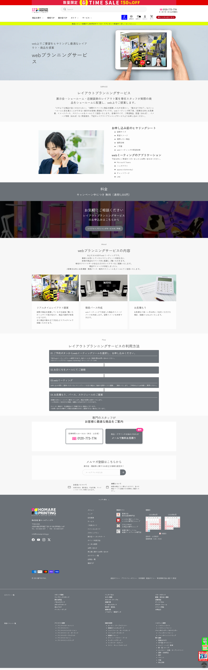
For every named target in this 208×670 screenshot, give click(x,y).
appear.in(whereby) (125, 169)
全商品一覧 (92, 559)
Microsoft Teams (124, 162)
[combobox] (103, 9)
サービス (86, 17)
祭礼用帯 (161, 662)
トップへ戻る (102, 500)
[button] (151, 17)
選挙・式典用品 (163, 652)
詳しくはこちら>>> (128, 23)
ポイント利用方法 (94, 540)
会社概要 (91, 518)
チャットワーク (123, 173)
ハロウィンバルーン (165, 628)
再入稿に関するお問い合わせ (98, 552)
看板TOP (51, 17)
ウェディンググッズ (114, 640)
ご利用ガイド (92, 525)
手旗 (159, 660)
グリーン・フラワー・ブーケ (117, 638)
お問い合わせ (92, 548)
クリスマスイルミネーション (67, 630)
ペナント (161, 657)
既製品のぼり (162, 640)
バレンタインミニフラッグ (167, 635)
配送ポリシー (151, 578)
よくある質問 (92, 544)
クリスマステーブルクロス (66, 635)
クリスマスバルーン (64, 638)
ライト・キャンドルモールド (117, 645)
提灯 (159, 655)
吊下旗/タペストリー (165, 643)
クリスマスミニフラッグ (66, 640)
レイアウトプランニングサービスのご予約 (104, 228)
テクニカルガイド (94, 529)
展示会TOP (62, 17)
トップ (90, 514)
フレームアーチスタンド (116, 633)
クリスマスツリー (63, 628)
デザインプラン (93, 533)
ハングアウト (122, 166)
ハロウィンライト (164, 625)
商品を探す (36, 17)
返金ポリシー (115, 578)
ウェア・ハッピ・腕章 (165, 645)
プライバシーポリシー (129, 578)
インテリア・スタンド (115, 643)
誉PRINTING (41, 578)
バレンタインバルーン (165, 633)
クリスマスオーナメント (66, 625)
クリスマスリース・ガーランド (68, 633)
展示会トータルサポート (96, 536)
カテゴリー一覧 (93, 555)
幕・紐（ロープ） (164, 648)
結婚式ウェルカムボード (116, 628)
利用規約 (142, 578)
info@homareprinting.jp (40, 534)
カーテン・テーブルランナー (117, 625)
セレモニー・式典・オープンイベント (170, 650)
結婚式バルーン (113, 635)
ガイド (73, 17)
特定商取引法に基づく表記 (166, 578)
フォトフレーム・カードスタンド (119, 630)
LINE (118, 176)
